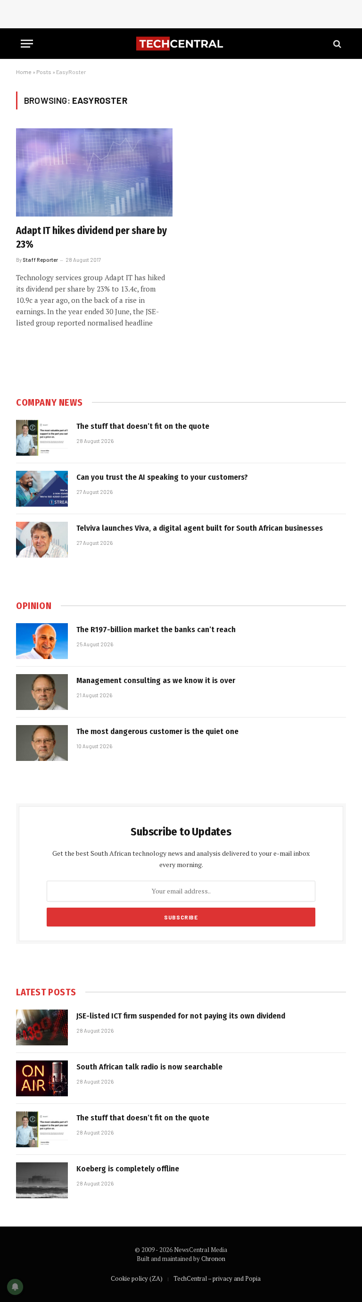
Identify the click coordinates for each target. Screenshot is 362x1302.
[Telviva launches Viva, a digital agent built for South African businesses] (42, 540)
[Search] (336, 43)
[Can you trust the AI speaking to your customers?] (42, 489)
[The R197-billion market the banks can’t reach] (42, 641)
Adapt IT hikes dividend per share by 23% (91, 237)
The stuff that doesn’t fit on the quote (142, 426)
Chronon (213, 1258)
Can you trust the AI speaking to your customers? (162, 477)
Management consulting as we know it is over (155, 680)
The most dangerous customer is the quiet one (157, 731)
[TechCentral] (181, 43)
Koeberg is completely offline (127, 1169)
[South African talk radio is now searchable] (42, 1078)
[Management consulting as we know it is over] (42, 692)
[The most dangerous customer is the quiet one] (42, 743)
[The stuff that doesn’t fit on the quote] (42, 438)
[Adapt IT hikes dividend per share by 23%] (94, 172)
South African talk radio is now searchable (149, 1067)
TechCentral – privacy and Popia (217, 1278)
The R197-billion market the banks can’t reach (156, 629)
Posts (43, 71)
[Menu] (27, 43)
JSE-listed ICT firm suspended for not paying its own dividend (180, 1016)
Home (24, 71)
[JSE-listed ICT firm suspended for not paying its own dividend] (42, 1027)
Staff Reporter (40, 260)
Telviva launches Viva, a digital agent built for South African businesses (199, 528)
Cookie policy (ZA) (137, 1278)
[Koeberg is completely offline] (42, 1180)
